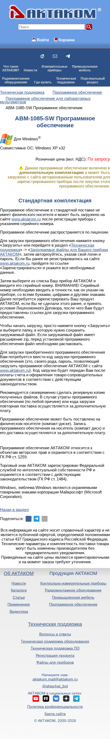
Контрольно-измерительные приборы (73, 583)
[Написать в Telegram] (67, 56)
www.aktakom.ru (26, 219)
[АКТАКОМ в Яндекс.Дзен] (66, 698)
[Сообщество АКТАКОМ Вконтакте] (56, 698)
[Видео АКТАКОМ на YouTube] (36, 698)
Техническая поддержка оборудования (55, 641)
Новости (30, 70)
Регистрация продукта (55, 655)
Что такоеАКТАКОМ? (10, 68)
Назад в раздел (14, 509)
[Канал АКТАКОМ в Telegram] (76, 698)
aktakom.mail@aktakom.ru (55, 679)
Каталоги (19, 590)
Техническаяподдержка (66, 80)
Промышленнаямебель (84, 68)
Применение (18, 604)
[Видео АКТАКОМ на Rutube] (46, 698)
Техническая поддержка (55, 624)
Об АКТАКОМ (19, 573)
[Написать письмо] (55, 56)
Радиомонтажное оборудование (73, 590)
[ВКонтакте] (29, 519)
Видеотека (19, 611)
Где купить (43, 82)
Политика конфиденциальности (55, 706)
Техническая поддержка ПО (55, 648)
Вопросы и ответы (55, 634)
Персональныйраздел (93, 80)
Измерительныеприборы (55, 68)
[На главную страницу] (42, 56)
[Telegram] (37, 519)
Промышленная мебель (73, 597)
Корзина (66, 40)
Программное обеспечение (73, 604)
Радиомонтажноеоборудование (16, 80)
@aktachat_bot (55, 686)
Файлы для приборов (55, 662)
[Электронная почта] (45, 519)
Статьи (19, 597)
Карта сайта (55, 714)
